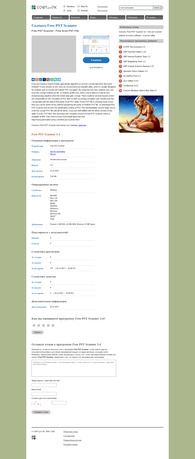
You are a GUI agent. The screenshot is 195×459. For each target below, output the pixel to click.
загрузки (82, 125)
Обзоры (113, 17)
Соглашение (69, 436)
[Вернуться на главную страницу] (45, 9)
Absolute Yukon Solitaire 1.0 (135, 71)
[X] (44, 79)
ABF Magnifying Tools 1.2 (134, 61)
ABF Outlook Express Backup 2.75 (138, 66)
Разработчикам (70, 444)
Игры (93, 17)
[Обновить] (41, 407)
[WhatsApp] (51, 79)
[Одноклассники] (36, 79)
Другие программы (57, 152)
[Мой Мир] (40, 79)
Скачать (96, 60)
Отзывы (150, 17)
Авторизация (103, 7)
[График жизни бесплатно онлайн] (141, 132)
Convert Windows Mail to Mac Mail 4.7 (140, 90)
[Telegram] (59, 79)
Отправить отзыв (41, 412)
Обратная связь (70, 432)
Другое (53, 154)
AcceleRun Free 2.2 (132, 76)
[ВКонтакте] (33, 79)
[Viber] (48, 79)
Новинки (132, 17)
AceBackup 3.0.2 (130, 85)
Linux (69, 10)
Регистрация (102, 11)
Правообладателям (72, 440)
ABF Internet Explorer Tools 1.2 (136, 56)
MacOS (84, 6)
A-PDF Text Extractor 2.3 (134, 47)
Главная (38, 17)
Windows (71, 6)
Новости (57, 17)
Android (84, 10)
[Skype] (55, 79)
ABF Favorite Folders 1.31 (134, 52)
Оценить (37, 332)
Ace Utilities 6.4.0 (130, 81)
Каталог (75, 17)
